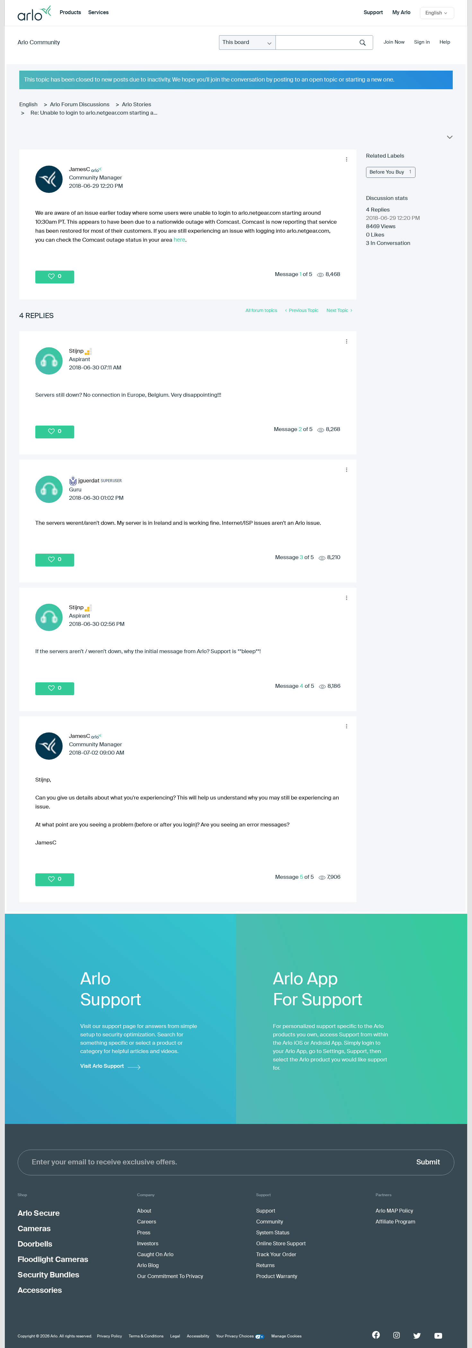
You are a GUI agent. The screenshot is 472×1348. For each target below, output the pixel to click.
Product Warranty (276, 1276)
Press (143, 1233)
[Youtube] (438, 1336)
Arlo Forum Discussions (79, 105)
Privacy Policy (109, 1336)
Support (373, 12)
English (28, 105)
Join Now (394, 42)
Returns (265, 1265)
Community (269, 1222)
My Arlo (401, 12)
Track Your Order (276, 1254)
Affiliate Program (395, 1222)
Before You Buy (387, 172)
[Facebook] (376, 1335)
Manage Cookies (286, 1336)
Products (70, 12)
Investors (147, 1244)
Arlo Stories (136, 105)
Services (98, 12)
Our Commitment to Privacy (170, 1276)
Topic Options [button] (449, 138)
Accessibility (198, 1336)
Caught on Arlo (155, 1254)
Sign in (422, 42)
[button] (346, 159)
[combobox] (324, 42)
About (144, 1211)
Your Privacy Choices (235, 1336)
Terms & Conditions (146, 1336)
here (179, 240)
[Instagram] (396, 1335)
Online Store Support (281, 1244)
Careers (146, 1222)
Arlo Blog (148, 1265)
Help (445, 42)
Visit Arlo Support (102, 1066)
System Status (272, 1233)
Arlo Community (39, 43)
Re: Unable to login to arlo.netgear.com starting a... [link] (94, 113)
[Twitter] (417, 1336)
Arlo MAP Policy (394, 1211)
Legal (175, 1336)
